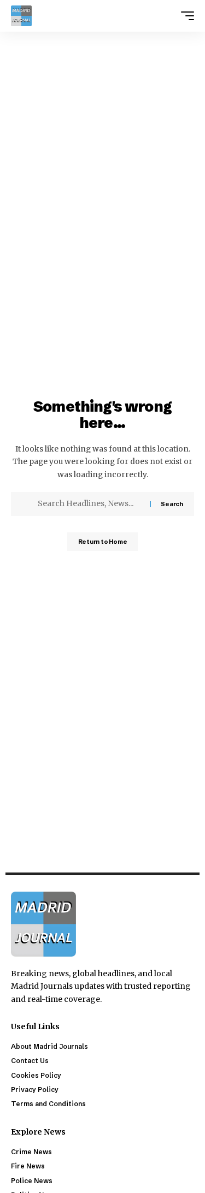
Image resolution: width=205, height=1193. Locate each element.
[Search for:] (90, 504)
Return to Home (102, 541)
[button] (184, 15)
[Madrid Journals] (21, 15)
